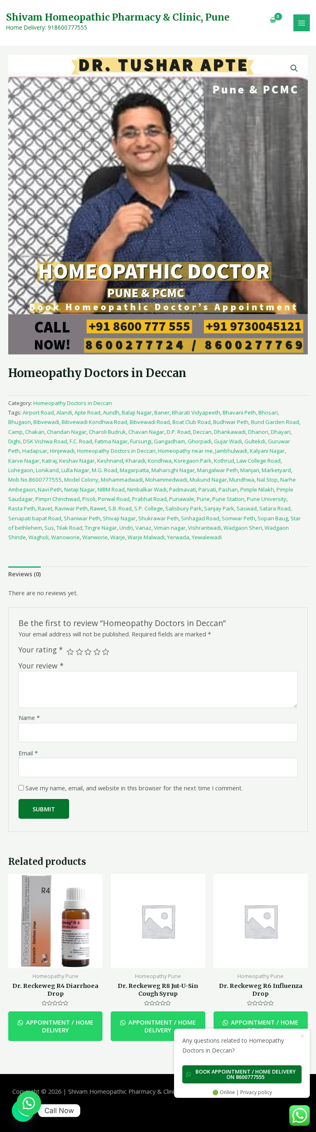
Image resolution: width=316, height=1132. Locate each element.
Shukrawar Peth (158, 518)
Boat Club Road (191, 422)
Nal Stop (267, 479)
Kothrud (224, 460)
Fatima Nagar (111, 441)
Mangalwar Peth (217, 470)
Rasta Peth (21, 508)
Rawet (98, 508)
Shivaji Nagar (119, 518)
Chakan (34, 432)
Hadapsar (34, 450)
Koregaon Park (192, 460)
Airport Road (38, 412)
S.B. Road (120, 508)
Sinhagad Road (200, 518)
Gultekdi (254, 441)
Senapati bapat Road (34, 518)
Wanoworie (65, 537)
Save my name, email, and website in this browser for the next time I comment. (134, 788)
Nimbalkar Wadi (147, 489)
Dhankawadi (230, 432)
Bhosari (268, 412)
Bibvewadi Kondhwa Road (94, 422)
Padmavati (182, 489)
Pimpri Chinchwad (57, 499)
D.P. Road (179, 432)
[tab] (24, 574)
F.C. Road (81, 441)
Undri (126, 527)
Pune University (266, 499)
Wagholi (38, 537)
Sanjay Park (219, 508)
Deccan (202, 432)
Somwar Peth (238, 518)
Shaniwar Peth (82, 518)
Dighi (14, 441)
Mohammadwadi (122, 479)
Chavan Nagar (146, 432)
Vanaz (143, 527)
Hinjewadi (62, 450)
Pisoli (88, 499)
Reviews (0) (24, 574)
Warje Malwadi (146, 537)
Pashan (228, 489)
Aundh (111, 412)
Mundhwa (241, 479)
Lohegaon (20, 470)
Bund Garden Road (275, 422)
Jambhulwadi (231, 450)
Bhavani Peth (239, 412)
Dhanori (258, 432)
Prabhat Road (149, 499)
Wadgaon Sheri (242, 527)
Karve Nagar (24, 460)
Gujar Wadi (228, 441)
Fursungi (140, 441)
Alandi (64, 412)
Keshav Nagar (77, 460)
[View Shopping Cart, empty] (269, 20)
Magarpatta (134, 470)
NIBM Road (111, 489)
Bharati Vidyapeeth (196, 412)
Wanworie (95, 537)
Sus (49, 527)
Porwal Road (114, 499)
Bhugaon (19, 422)
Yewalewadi (207, 537)
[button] (28, 1103)
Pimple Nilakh (257, 489)
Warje (117, 537)
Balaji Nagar (137, 412)
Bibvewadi (46, 422)
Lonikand (47, 470)
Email (28, 753)
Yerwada (178, 537)
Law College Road (259, 460)
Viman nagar (170, 527)
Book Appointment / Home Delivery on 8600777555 (245, 1074)
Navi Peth (50, 489)
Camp (15, 432)
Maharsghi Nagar (173, 470)
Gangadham (169, 441)
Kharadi (135, 460)
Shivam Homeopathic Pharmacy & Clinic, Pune (118, 17)
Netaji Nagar (79, 489)
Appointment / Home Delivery (58, 1026)
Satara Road (274, 508)
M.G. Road (104, 470)
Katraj (49, 460)
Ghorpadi (199, 441)
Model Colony (81, 479)
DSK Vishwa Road (45, 441)
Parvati (207, 489)
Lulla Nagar (75, 470)
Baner (162, 412)
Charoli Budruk (107, 432)
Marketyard (276, 470)
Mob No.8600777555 (35, 479)
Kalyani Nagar (267, 450)
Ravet (45, 508)
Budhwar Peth (231, 422)
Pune (203, 499)
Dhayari (280, 432)
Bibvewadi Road (150, 422)
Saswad (247, 508)
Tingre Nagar (101, 527)
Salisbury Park (183, 508)
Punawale (181, 499)
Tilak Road (69, 527)
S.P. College (148, 508)
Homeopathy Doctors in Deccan (72, 403)
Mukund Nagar (208, 479)
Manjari (249, 470)
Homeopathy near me (185, 450)
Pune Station (228, 499)
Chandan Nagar (66, 432)
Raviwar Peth (71, 508)
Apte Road (87, 412)
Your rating (41, 650)
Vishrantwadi (204, 527)
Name (29, 717)
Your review (41, 666)
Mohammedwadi (166, 479)
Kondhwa (160, 460)
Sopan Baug (273, 518)
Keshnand (110, 460)
